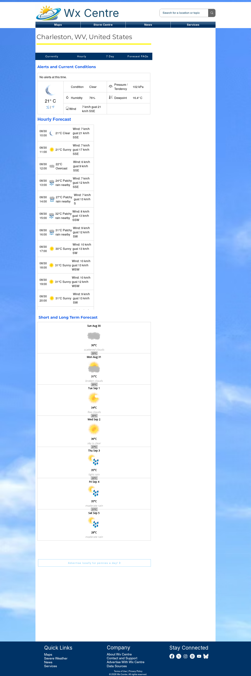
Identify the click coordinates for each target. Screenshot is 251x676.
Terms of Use (120, 671)
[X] (178, 656)
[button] (103, 25)
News (48, 662)
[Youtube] (199, 656)
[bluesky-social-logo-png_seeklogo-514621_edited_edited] (205, 656)
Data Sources (117, 666)
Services (50, 666)
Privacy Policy (135, 671)
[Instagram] (185, 656)
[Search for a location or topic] (211, 13)
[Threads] (192, 656)
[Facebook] (171, 656)
